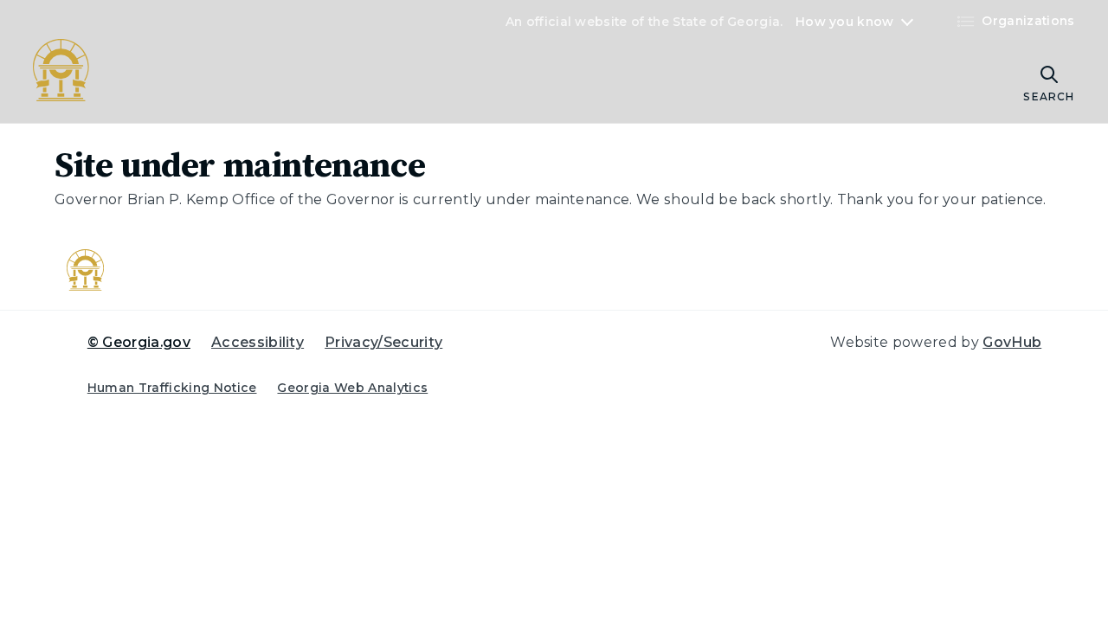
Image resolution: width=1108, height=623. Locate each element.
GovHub (1011, 342)
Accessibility (257, 342)
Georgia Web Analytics (352, 387)
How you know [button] (844, 22)
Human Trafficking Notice (172, 387)
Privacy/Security (383, 342)
